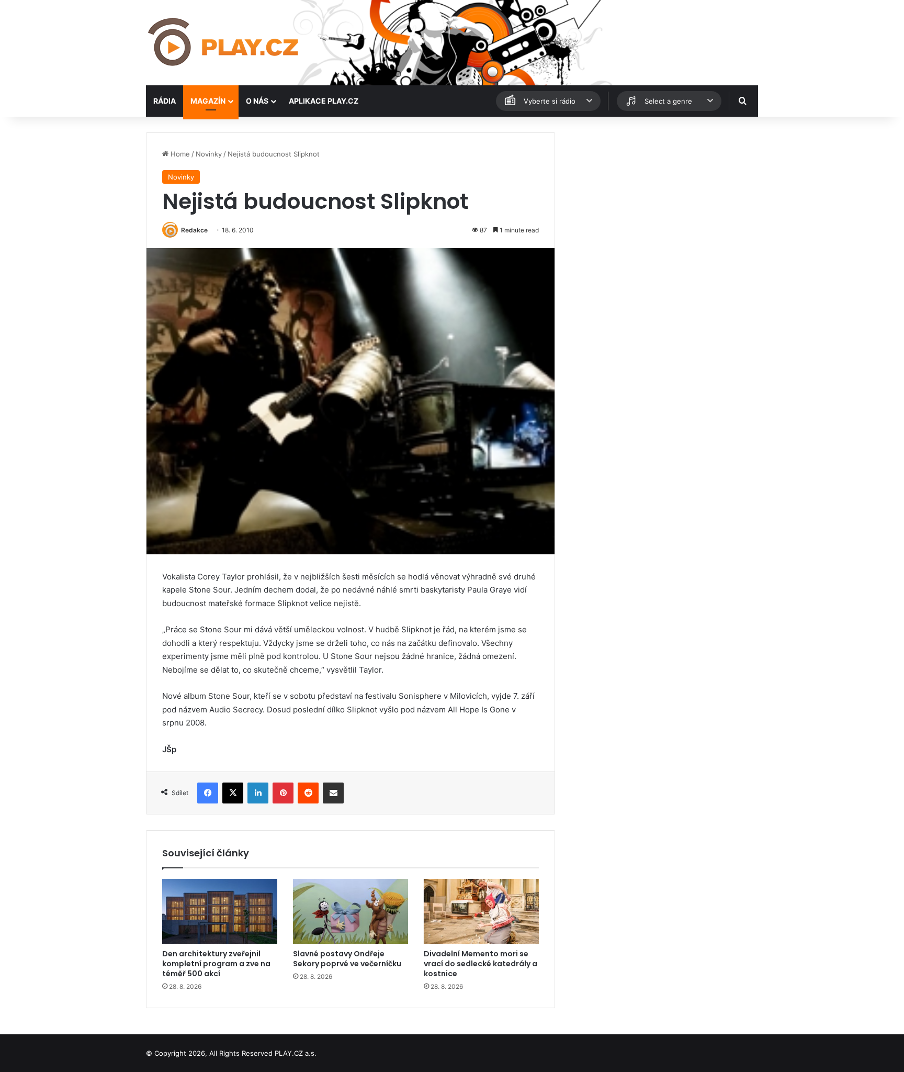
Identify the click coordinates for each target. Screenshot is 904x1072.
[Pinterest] (283, 793)
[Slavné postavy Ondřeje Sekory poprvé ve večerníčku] (350, 911)
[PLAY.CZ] (224, 43)
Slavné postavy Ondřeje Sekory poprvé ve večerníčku (347, 958)
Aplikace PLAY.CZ (323, 100)
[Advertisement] (661, 205)
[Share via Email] (333, 793)
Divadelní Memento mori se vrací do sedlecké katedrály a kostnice (480, 963)
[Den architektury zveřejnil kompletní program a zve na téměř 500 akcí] (219, 911)
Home (179, 154)
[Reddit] (308, 793)
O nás (257, 100)
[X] (232, 793)
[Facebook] (207, 793)
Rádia (164, 100)
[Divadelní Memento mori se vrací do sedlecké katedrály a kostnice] (481, 911)
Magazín (207, 100)
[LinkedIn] (257, 793)
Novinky (209, 154)
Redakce (194, 230)
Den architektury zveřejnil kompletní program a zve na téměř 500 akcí (216, 963)
